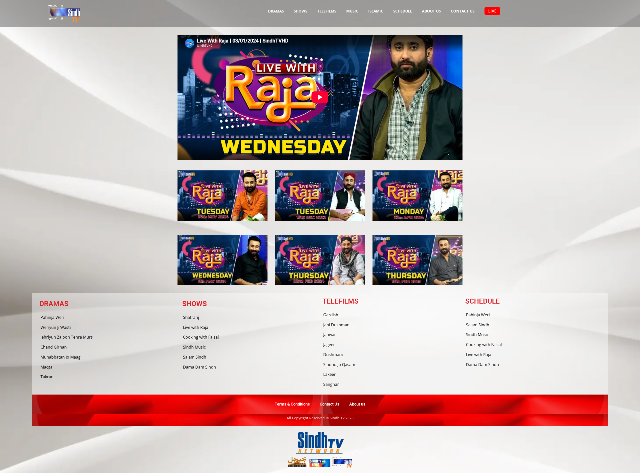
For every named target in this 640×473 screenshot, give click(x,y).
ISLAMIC (375, 10)
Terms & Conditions (292, 404)
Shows (300, 10)
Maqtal (47, 367)
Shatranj (191, 317)
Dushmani (333, 354)
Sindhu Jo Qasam (339, 364)
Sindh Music (194, 347)
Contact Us (462, 10)
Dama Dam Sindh (199, 367)
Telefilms (326, 10)
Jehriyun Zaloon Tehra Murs (66, 337)
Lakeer (329, 374)
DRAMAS (276, 10)
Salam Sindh (194, 357)
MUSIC (352, 10)
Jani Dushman (336, 325)
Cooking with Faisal (201, 337)
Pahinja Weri (52, 317)
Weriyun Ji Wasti (55, 327)
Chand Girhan (53, 347)
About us (431, 10)
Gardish (330, 315)
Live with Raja (195, 327)
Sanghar (331, 384)
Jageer (329, 344)
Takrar (46, 377)
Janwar (329, 334)
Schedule (402, 10)
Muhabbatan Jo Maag (60, 357)
